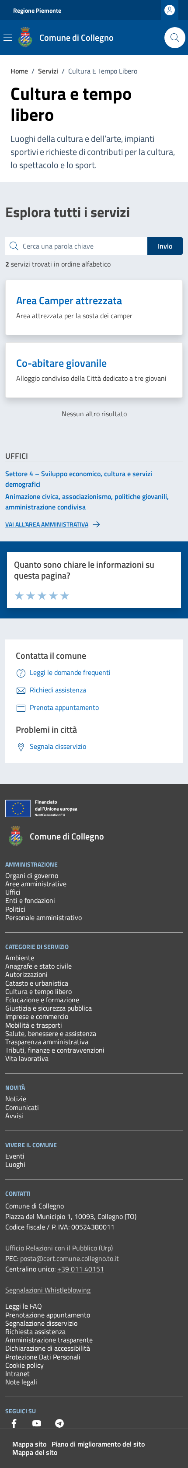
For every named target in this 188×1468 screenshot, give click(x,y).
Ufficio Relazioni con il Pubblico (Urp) (59, 1248)
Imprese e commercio (36, 1016)
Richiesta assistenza (35, 1331)
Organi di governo (31, 875)
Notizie (15, 1098)
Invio (165, 246)
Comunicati (22, 1107)
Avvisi (14, 1115)
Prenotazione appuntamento (47, 1315)
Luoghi (15, 1164)
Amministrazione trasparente (49, 1340)
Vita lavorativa (27, 1058)
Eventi (14, 1156)
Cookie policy (24, 1365)
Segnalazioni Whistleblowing (48, 1290)
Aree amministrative (35, 883)
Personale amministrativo (43, 917)
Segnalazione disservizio (41, 1323)
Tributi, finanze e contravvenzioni (54, 1050)
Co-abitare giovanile (61, 363)
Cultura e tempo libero (38, 991)
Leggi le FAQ (23, 1306)
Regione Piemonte (37, 10)
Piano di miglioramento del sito (98, 1444)
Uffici (13, 892)
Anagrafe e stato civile (38, 966)
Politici (15, 909)
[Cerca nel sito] (174, 37)
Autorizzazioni (26, 974)
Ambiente (19, 957)
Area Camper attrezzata (69, 300)
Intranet (17, 1373)
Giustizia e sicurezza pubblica (48, 1008)
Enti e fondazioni (30, 900)
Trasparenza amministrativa (46, 1041)
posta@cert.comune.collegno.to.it (69, 1258)
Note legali (21, 1382)
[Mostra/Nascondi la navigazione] (8, 37)
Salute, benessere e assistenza (50, 1033)
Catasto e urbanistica (36, 983)
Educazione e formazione (42, 999)
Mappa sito (29, 1444)
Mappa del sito (34, 1452)
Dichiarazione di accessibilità (47, 1348)
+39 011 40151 (80, 1269)
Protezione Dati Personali (42, 1357)
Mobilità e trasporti (33, 1025)
